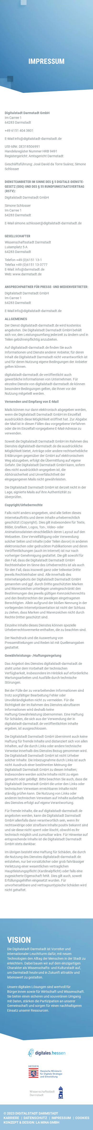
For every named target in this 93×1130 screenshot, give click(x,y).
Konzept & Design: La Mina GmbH (31, 1122)
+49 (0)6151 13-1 (29, 260)
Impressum (61, 1118)
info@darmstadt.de (29, 269)
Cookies (82, 1118)
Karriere (11, 1118)
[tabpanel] (46, 46)
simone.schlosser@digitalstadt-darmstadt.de (48, 223)
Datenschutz (35, 1118)
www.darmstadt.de (27, 274)
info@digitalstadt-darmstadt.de (38, 139)
